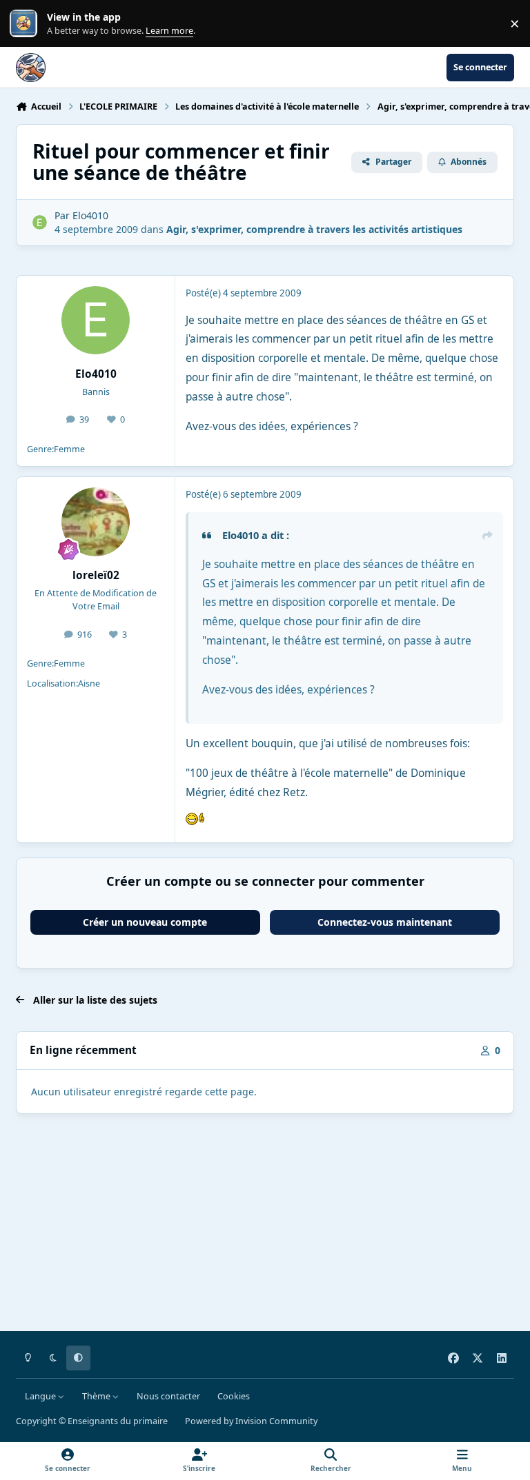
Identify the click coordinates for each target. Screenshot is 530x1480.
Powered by (251, 1421)
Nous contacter (168, 1396)
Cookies (233, 1396)
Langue (41, 1396)
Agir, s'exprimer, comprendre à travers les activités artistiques (314, 229)
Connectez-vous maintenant (384, 922)
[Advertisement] (265, 1224)
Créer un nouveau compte (145, 922)
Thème (97, 1396)
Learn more (26, 23)
